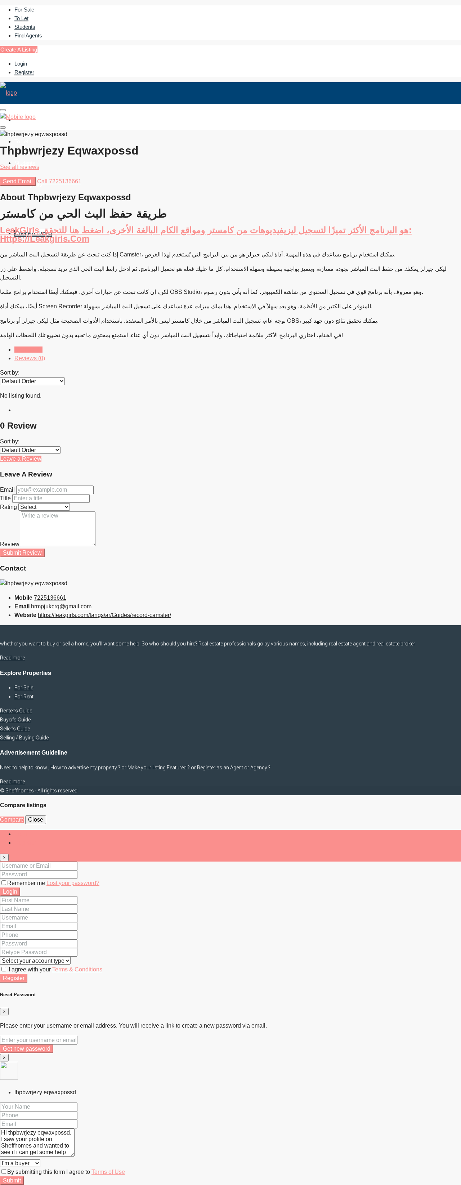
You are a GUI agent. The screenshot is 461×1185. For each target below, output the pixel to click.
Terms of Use (108, 1172)
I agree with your (54, 969)
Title (5, 498)
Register (24, 72)
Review (9, 544)
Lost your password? (72, 883)
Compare (12, 820)
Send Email (18, 181)
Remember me (26, 883)
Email (7, 490)
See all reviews (19, 167)
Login (20, 64)
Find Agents (28, 35)
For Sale (24, 9)
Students (24, 27)
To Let (21, 18)
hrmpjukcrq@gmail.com (61, 606)
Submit (12, 1180)
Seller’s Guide (15, 729)
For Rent (23, 696)
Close (35, 820)
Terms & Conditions (77, 969)
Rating (8, 507)
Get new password (26, 1049)
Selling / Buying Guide (24, 738)
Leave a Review (20, 459)
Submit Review (22, 553)
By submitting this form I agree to (66, 1172)
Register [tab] (25, 843)
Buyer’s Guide (15, 720)
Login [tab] (21, 834)
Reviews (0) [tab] (29, 358)
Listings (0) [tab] (28, 349)
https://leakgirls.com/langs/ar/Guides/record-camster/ (104, 615)
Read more (12, 658)
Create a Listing (18, 49)
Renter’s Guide (16, 711)
